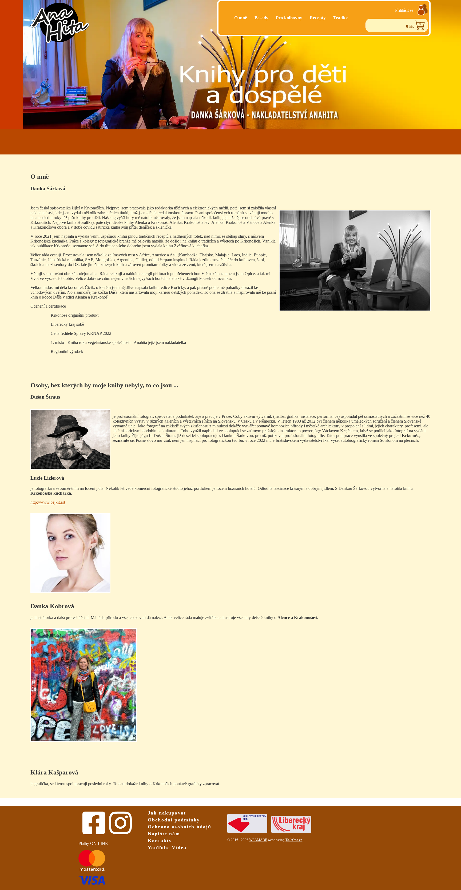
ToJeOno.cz (293, 840)
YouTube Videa (167, 847)
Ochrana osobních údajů (179, 826)
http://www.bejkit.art (47, 502)
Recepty (318, 17)
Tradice (340, 17)
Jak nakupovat (167, 813)
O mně (240, 17)
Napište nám (164, 833)
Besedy (261, 17)
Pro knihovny (289, 17)
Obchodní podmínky (174, 820)
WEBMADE (258, 840)
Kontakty (160, 840)
